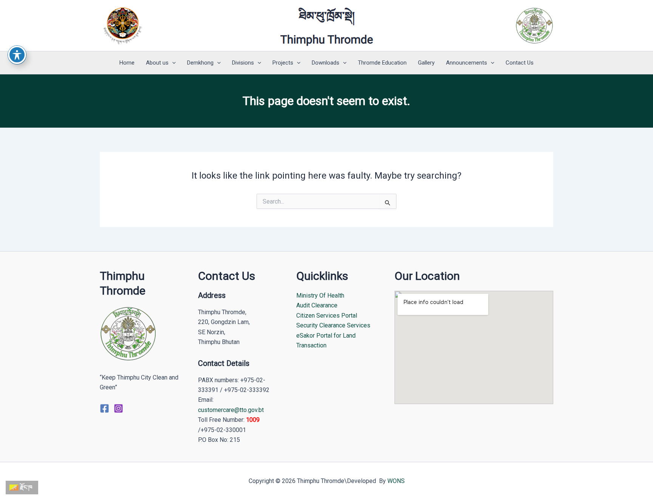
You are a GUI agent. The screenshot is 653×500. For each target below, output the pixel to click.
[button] (172, 62)
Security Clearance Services (333, 325)
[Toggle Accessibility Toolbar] (17, 55)
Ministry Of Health (320, 295)
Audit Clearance (316, 305)
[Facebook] (104, 408)
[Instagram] (118, 408)
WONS (396, 481)
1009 (253, 419)
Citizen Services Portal (326, 315)
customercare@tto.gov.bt (231, 410)
